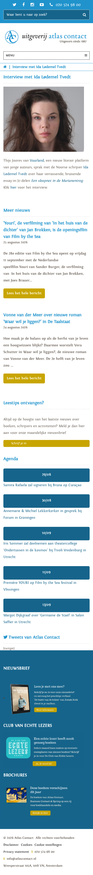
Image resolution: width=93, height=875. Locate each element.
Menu (10, 55)
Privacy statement (16, 852)
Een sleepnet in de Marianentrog (57, 181)
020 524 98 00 (67, 4)
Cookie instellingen (48, 845)
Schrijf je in (18, 443)
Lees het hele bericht (24, 293)
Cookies (26, 845)
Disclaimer (11, 845)
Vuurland (37, 160)
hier (13, 187)
